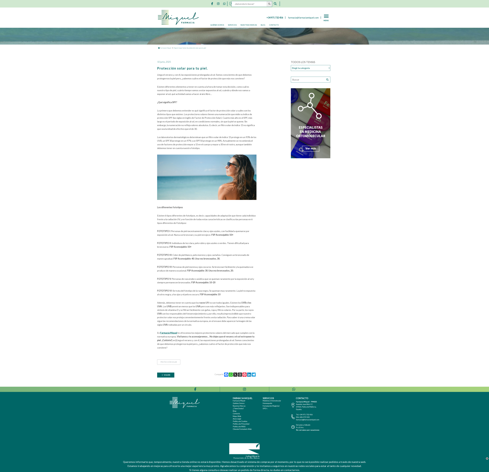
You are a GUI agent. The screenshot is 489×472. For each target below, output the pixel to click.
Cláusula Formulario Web (242, 429)
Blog (263, 25)
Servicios (232, 25)
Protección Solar (169, 362)
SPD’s (265, 408)
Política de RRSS (239, 427)
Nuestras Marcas (249, 25)
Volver (166, 375)
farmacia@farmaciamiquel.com (307, 420)
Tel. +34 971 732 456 (304, 415)
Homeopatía (267, 403)
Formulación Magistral (271, 406)
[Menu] (326, 16)
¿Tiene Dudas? (238, 408)
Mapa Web (237, 416)
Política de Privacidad (241, 424)
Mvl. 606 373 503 (303, 417)
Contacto (274, 25)
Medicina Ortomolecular (272, 401)
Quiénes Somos (217, 25)
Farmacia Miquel (239, 401)
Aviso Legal (237, 419)
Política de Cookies (240, 421)
